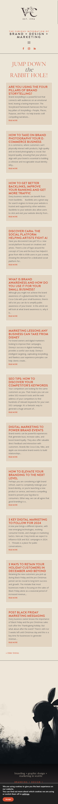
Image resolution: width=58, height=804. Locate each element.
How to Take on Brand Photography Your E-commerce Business (27, 138)
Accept (8, 799)
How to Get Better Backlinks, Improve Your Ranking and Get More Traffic (27, 188)
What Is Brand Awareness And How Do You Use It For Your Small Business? (28, 284)
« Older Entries (12, 653)
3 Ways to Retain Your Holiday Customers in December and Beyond (27, 567)
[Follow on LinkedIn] (34, 48)
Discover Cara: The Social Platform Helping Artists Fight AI (28, 234)
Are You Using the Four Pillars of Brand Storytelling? (28, 90)
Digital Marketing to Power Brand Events (26, 428)
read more (13, 120)
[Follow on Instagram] (29, 48)
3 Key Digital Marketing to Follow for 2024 (28, 521)
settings (25, 794)
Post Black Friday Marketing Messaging (27, 614)
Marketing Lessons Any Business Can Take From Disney (28, 334)
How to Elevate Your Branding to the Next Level (27, 474)
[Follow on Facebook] (23, 48)
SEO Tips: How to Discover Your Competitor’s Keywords (28, 382)
